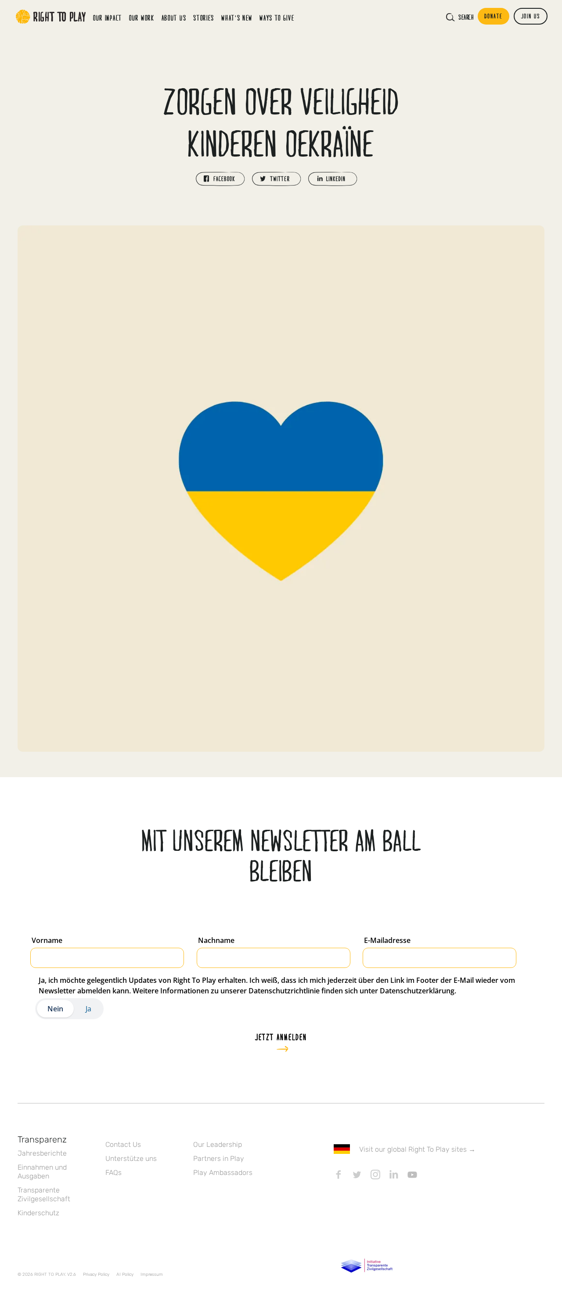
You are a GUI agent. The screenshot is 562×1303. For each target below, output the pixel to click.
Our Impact (107, 17)
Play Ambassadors (222, 1172)
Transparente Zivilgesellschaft (44, 1194)
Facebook (338, 1174)
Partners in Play (218, 1158)
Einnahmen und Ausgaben (42, 1171)
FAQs (113, 1172)
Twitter (357, 1174)
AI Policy (124, 1274)
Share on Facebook (220, 179)
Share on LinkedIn (332, 179)
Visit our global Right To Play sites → (417, 1149)
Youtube (412, 1174)
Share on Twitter (276, 179)
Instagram (375, 1174)
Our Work (142, 17)
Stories (203, 17)
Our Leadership (217, 1144)
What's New (236, 17)
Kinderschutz (38, 1213)
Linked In (394, 1174)
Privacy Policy (96, 1274)
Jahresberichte (42, 1153)
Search (465, 17)
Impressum (151, 1274)
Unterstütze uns (131, 1158)
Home (51, 17)
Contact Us (123, 1144)
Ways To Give (276, 17)
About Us (174, 17)
